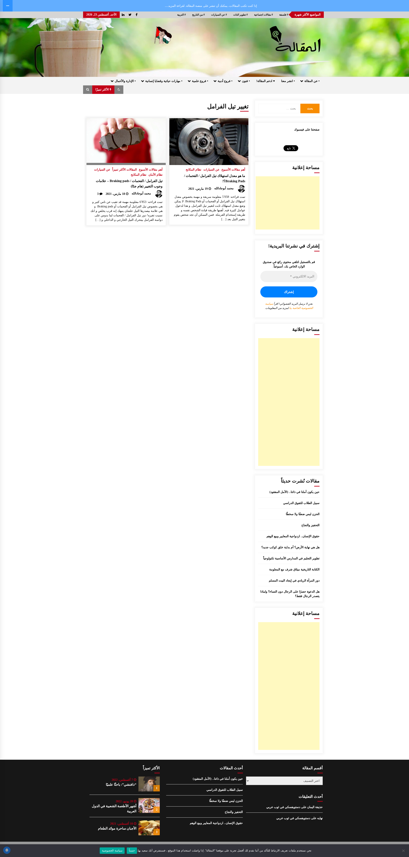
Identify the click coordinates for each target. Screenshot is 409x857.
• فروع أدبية (225, 81)
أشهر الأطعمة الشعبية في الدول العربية (114, 808)
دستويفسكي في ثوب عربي (283, 807)
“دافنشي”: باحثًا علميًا (121, 784)
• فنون (246, 81)
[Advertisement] (288, 203)
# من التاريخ (198, 14)
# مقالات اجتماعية (263, 14)
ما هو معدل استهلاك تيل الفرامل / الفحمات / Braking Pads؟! (214, 178)
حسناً (132, 850)
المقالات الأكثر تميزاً (124, 169)
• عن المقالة (312, 81)
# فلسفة (283, 14)
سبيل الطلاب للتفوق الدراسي (301, 503)
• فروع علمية (200, 81)
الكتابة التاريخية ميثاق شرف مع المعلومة (294, 569)
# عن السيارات (219, 14)
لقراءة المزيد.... (174, 5)
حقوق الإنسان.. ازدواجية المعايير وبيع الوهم (293, 536)
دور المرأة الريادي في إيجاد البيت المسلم (294, 580)
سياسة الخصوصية (112, 850)
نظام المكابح (193, 169)
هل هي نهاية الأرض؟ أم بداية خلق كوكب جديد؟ (290, 547)
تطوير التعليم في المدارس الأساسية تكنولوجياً (291, 558)
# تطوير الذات (240, 14)
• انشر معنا (288, 81)
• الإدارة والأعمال (125, 81)
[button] (118, 89)
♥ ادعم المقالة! (265, 81)
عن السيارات (211, 169)
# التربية (181, 14)
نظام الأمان (155, 174)
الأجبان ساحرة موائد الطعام (117, 828)
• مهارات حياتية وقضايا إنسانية (163, 81)
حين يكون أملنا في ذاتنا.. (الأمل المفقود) (294, 492)
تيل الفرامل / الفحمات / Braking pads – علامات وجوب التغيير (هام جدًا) (129, 183)
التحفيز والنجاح (310, 525)
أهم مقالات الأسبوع (233, 169)
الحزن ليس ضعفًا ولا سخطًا (303, 514)
